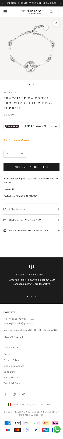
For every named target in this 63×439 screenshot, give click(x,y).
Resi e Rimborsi (12, 377)
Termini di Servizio (13, 383)
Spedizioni (9, 371)
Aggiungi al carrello (32, 167)
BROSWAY (10, 92)
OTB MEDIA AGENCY (31, 415)
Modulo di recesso (14, 365)
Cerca (7, 354)
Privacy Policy (11, 360)
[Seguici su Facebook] (5, 394)
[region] (31, 277)
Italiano (46, 404)
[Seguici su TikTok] (23, 394)
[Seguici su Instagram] (14, 394)
